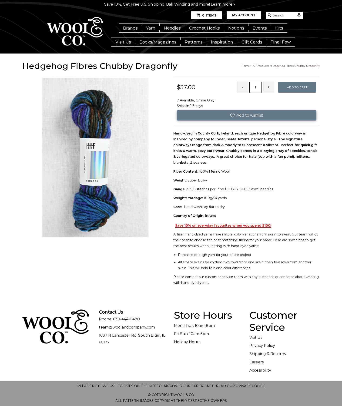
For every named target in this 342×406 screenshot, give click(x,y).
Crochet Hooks (204, 28)
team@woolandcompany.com (127, 327)
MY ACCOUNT (243, 15)
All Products (261, 65)
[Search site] (269, 15)
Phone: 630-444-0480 (119, 319)
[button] (246, 115)
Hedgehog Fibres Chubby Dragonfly (295, 65)
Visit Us (123, 42)
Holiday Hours (187, 342)
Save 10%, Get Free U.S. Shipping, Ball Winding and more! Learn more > (169, 4)
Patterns (194, 42)
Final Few (281, 42)
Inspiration (222, 42)
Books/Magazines (157, 42)
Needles (172, 28)
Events (260, 28)
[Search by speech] (298, 15)
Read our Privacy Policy (240, 386)
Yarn (150, 28)
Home (245, 65)
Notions (236, 28)
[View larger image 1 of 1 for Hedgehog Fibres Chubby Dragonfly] (95, 158)
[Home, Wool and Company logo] (75, 32)
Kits (279, 28)
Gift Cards (251, 42)
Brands (130, 28)
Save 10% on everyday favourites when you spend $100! (223, 225)
